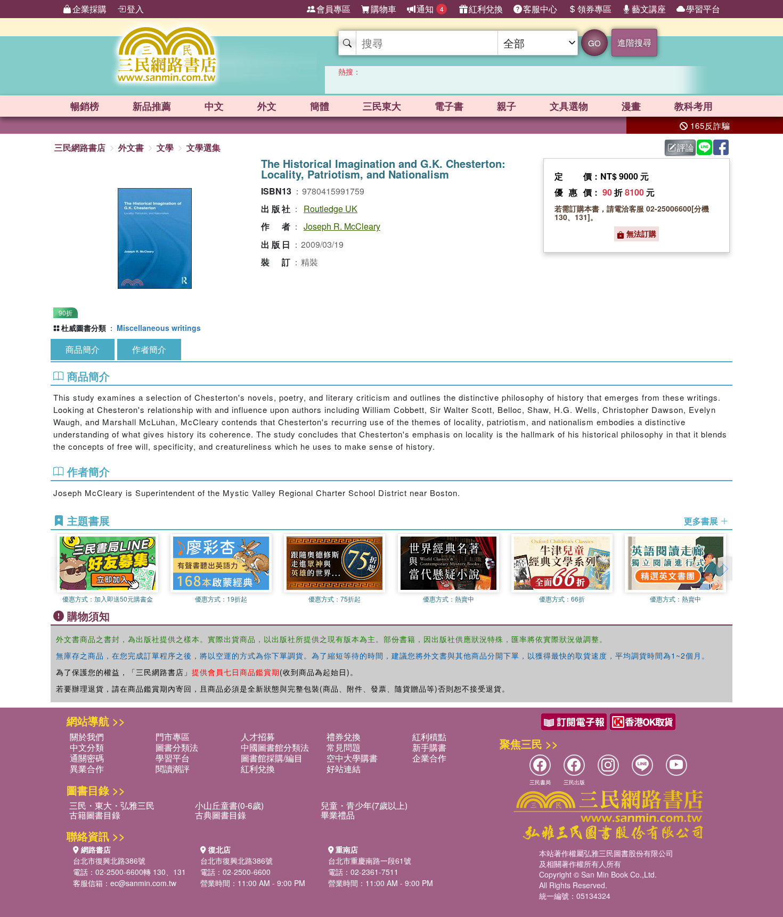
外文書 (131, 147)
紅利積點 (429, 737)
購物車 (383, 9)
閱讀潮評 (173, 768)
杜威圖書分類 (83, 327)
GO (594, 42)
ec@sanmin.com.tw (143, 883)
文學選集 (203, 147)
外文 (266, 106)
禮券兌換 (344, 737)
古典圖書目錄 (220, 815)
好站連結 (344, 768)
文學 (165, 147)
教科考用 (693, 106)
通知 (430, 9)
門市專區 (173, 737)
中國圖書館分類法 (275, 747)
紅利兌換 (486, 9)
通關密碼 (87, 758)
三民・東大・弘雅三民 (111, 805)
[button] (724, 568)
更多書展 (702, 521)
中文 (214, 106)
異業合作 (87, 768)
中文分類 (87, 747)
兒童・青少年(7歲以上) (364, 805)
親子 (506, 106)
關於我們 (87, 737)
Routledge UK (330, 208)
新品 (152, 106)
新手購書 (429, 747)
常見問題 (344, 747)
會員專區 (333, 9)
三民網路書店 (79, 147)
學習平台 (703, 9)
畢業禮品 (338, 815)
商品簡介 (83, 349)
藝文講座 (649, 9)
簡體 (319, 106)
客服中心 (540, 9)
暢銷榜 (84, 106)
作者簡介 (149, 349)
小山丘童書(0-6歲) (229, 805)
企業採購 (89, 9)
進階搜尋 (634, 42)
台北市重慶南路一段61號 (369, 860)
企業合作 (429, 758)
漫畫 (631, 106)
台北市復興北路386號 (109, 860)
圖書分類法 (177, 747)
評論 (685, 147)
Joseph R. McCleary (342, 226)
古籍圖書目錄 (94, 815)
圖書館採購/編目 (272, 758)
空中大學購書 (352, 758)
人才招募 (258, 737)
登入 (135, 9)
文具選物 (569, 106)
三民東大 (382, 106)
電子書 (449, 106)
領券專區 (594, 9)
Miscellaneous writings (159, 327)
